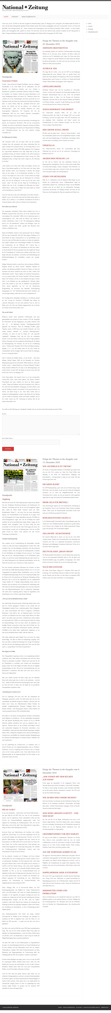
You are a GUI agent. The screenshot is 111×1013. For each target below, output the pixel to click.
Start (6, 17)
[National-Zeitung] (25, 11)
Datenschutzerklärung (91, 1007)
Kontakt (15, 17)
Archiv (90, 26)
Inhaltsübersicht (29, 17)
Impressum (104, 1007)
